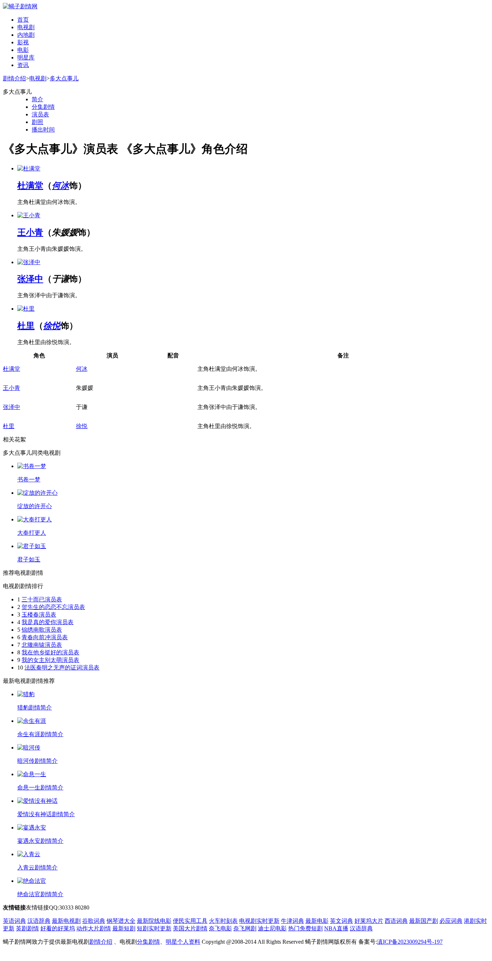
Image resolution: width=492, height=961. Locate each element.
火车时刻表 (223, 921)
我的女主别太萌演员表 (50, 660)
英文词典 (341, 921)
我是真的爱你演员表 (47, 622)
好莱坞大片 (368, 921)
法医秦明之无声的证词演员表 (61, 667)
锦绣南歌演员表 (42, 630)
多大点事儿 (64, 78)
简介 (37, 99)
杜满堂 (30, 185)
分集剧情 (43, 107)
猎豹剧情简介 (34, 707)
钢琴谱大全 (121, 921)
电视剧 (26, 27)
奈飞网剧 (244, 928)
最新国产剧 (423, 921)
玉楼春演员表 (39, 614)
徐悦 (52, 325)
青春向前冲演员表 (45, 637)
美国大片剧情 (190, 928)
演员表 (40, 114)
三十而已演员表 (42, 599)
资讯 (23, 65)
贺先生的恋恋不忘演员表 (53, 607)
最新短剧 (123, 928)
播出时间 (43, 129)
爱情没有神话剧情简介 (46, 814)
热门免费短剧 (305, 928)
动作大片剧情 (93, 928)
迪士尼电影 (272, 928)
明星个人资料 (183, 942)
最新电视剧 (66, 921)
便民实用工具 (190, 921)
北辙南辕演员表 (42, 645)
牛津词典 (292, 921)
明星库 (26, 57)
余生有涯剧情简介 (40, 734)
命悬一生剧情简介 (40, 787)
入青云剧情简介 (37, 867)
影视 (23, 42)
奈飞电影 (220, 928)
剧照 (37, 122)
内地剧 (26, 35)
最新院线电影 (154, 921)
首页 (23, 20)
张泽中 (30, 279)
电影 (23, 50)
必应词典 (450, 921)
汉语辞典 (38, 921)
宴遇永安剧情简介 (40, 841)
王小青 (30, 232)
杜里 (26, 325)
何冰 (60, 185)
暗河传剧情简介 (37, 761)
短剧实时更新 (154, 928)
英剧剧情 (27, 928)
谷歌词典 (93, 921)
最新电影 (316, 921)
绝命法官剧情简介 (40, 894)
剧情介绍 (14, 78)
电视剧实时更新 (259, 921)
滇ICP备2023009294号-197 (410, 942)
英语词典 (14, 921)
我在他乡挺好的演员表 (50, 652)
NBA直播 (336, 928)
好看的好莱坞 (57, 928)
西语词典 (396, 921)
